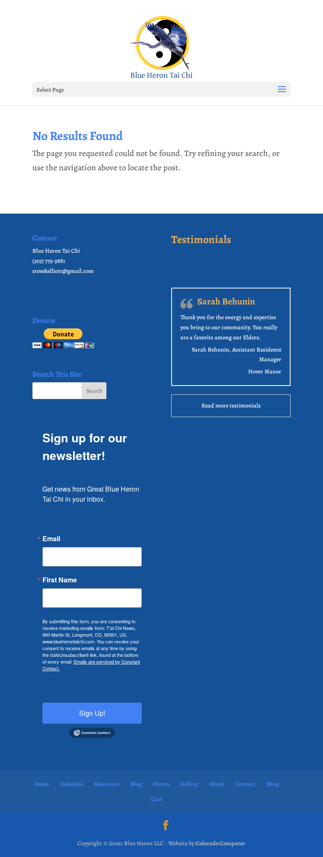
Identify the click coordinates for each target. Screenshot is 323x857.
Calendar (71, 784)
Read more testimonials (231, 406)
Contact (245, 784)
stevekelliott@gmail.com (63, 271)
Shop (272, 784)
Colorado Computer (220, 843)
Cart (156, 799)
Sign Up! (92, 713)
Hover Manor (264, 372)
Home (41, 784)
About (217, 784)
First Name (59, 580)
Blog (136, 784)
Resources (106, 784)
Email (51, 538)
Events (161, 784)
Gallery (189, 784)
